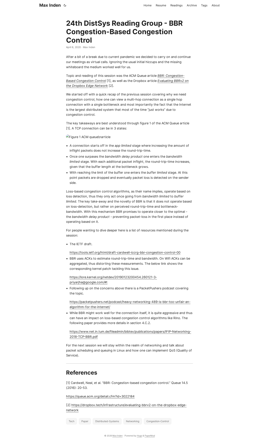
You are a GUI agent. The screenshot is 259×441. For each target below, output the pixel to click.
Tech (71, 421)
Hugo (139, 435)
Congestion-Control (157, 421)
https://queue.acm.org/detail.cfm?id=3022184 (100, 396)
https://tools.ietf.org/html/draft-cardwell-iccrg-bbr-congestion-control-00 (125, 252)
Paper (84, 421)
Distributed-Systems (107, 421)
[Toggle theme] (65, 5)
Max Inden (50, 5)
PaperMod (150, 435)
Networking (132, 421)
